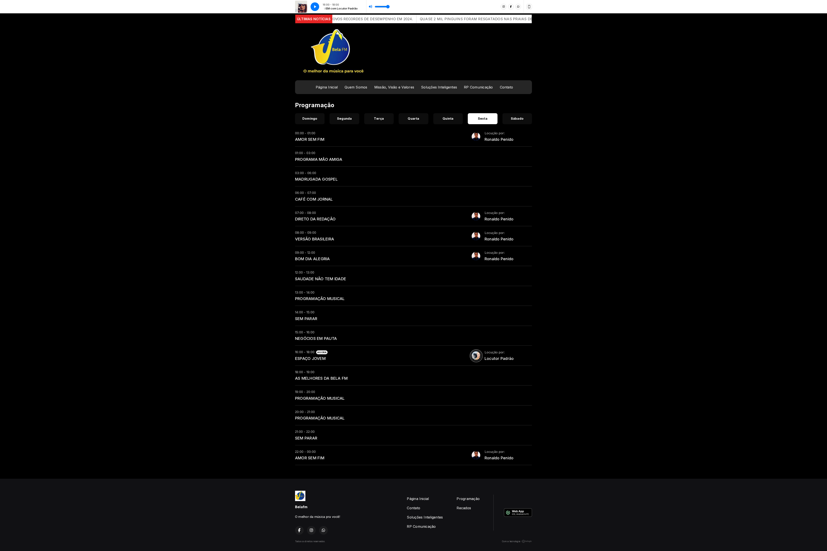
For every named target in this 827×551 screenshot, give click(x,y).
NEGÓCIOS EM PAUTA (316, 338)
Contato (506, 87)
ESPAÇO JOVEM (310, 358)
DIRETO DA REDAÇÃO (315, 219)
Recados (464, 508)
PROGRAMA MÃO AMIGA (318, 159)
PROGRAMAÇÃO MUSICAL (320, 298)
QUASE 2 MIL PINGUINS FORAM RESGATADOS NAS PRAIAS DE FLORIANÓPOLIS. (453, 19)
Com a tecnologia (511, 541)
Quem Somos (356, 87)
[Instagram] (503, 6)
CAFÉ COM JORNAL (314, 199)
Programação (468, 499)
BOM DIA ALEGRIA (312, 258)
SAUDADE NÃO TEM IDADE (320, 278)
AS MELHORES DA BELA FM (321, 378)
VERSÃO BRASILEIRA (314, 239)
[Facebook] (511, 6)
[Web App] (529, 6)
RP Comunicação (478, 87)
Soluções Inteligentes (439, 87)
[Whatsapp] (518, 6)
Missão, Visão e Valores (394, 87)
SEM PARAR (306, 318)
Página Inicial (327, 87)
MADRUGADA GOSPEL (316, 179)
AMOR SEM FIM (309, 139)
